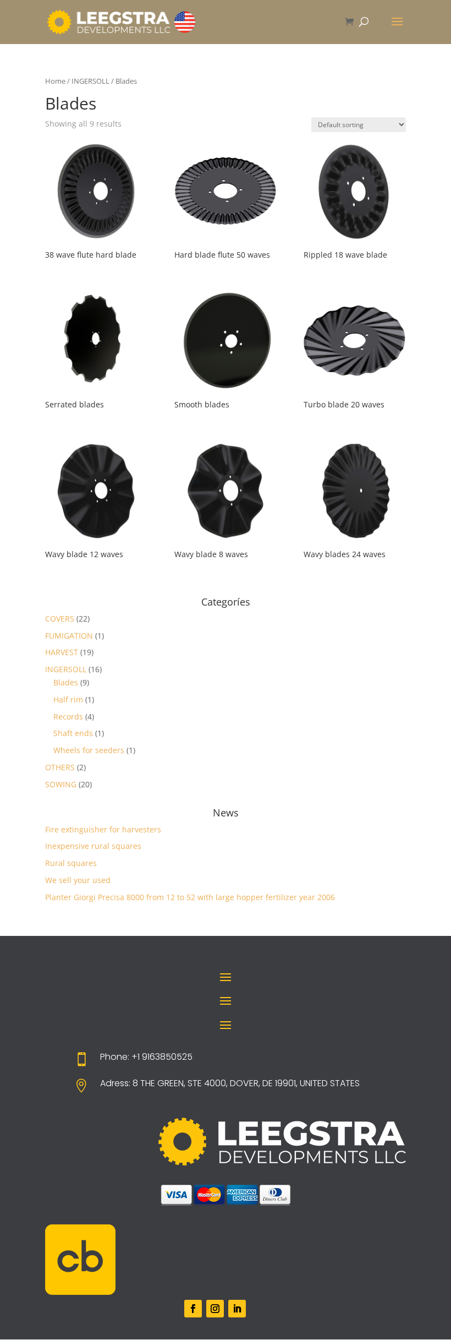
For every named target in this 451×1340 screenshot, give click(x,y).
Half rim (68, 699)
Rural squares (71, 863)
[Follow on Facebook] (193, 1308)
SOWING (60, 784)
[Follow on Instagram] (215, 1308)
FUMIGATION (69, 635)
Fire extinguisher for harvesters (103, 829)
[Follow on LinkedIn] (237, 1308)
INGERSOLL (90, 81)
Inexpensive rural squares (93, 846)
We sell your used (78, 880)
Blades (65, 682)
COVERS (59, 618)
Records (68, 716)
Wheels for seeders (88, 750)
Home (55, 81)
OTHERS (60, 767)
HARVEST (61, 652)
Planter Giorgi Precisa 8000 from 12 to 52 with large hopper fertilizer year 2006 (190, 897)
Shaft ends (73, 733)
